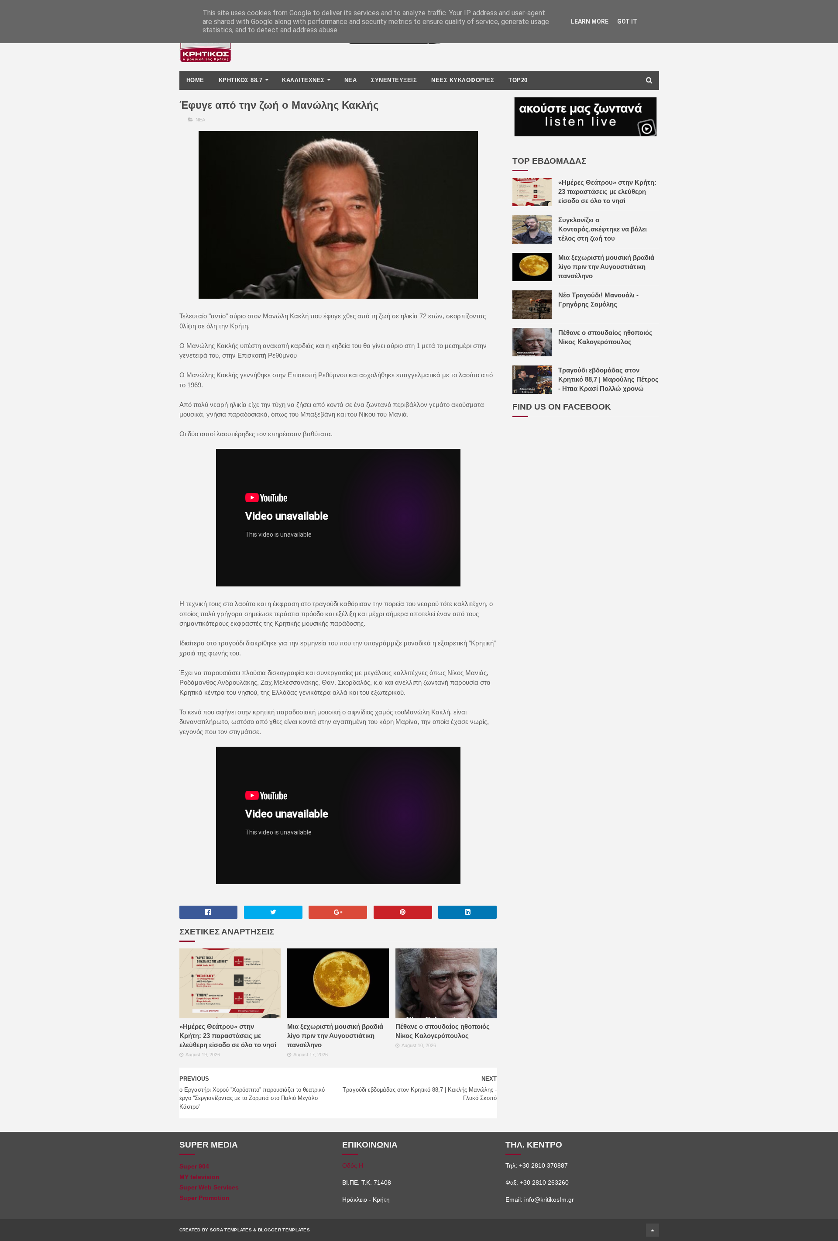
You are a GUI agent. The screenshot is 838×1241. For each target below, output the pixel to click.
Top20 (518, 80)
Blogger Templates (284, 1229)
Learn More (589, 21)
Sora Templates (231, 1229)
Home (195, 80)
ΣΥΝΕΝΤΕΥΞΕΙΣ (394, 80)
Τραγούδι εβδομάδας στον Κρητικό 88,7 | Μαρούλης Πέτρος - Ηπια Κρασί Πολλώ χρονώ (608, 379)
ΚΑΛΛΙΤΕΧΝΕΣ (303, 80)
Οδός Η (352, 1165)
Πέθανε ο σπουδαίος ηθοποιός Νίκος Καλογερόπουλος (442, 1031)
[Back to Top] (652, 1230)
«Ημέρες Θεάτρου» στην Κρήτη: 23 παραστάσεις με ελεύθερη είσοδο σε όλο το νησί (227, 1035)
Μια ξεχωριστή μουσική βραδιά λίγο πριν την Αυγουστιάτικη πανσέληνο (335, 1035)
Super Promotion (204, 1197)
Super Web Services (209, 1187)
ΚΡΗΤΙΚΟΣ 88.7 (241, 80)
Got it (627, 21)
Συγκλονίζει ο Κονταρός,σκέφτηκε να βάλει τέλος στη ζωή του (602, 229)
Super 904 (194, 1166)
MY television (199, 1176)
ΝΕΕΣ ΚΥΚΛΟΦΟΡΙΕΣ (462, 80)
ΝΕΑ (350, 80)
